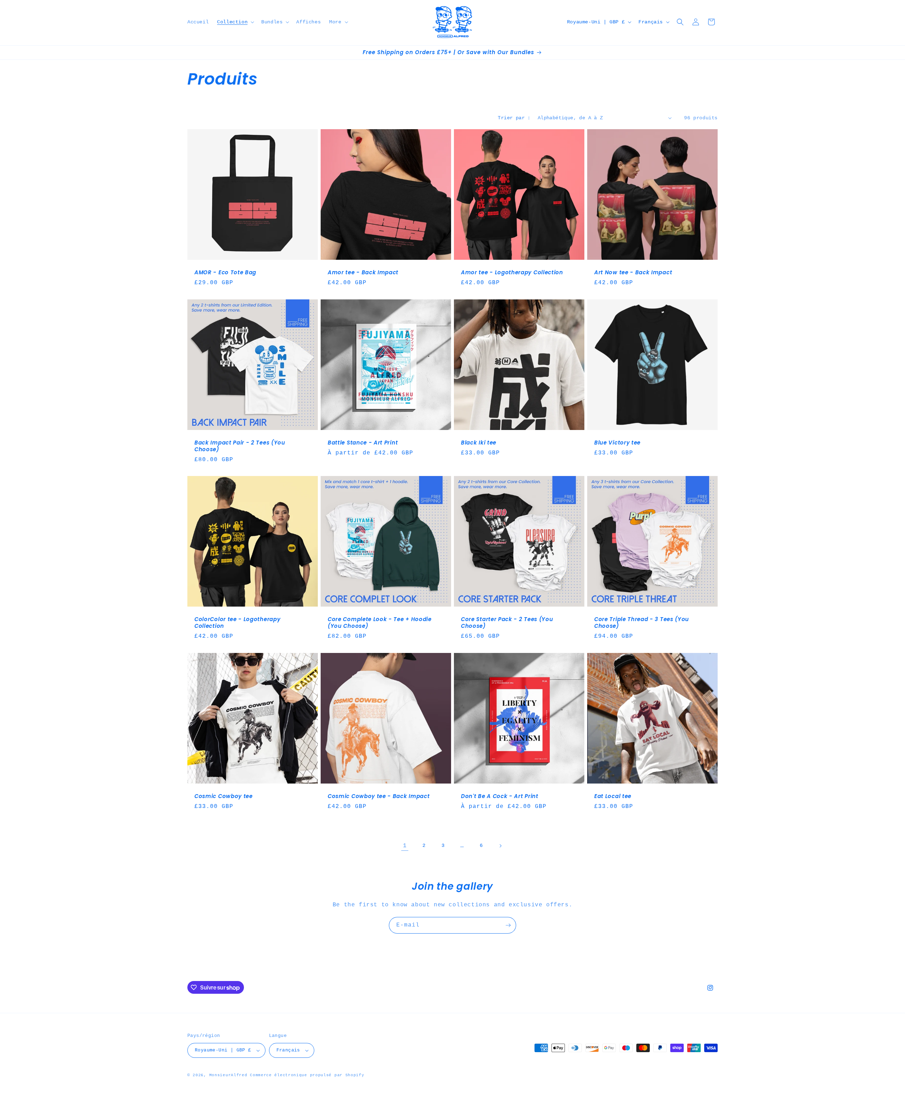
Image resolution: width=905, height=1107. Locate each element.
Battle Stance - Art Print (363, 443)
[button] (235, 22)
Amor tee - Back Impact (363, 272)
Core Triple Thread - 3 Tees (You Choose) (641, 623)
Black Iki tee (478, 443)
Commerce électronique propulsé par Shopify (307, 1075)
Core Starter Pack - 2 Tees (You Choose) (507, 623)
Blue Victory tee (617, 443)
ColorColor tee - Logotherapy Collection (237, 623)
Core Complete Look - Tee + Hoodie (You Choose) (380, 623)
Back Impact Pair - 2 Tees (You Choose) (239, 446)
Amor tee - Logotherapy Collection (512, 272)
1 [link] (405, 846)
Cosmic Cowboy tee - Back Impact (379, 796)
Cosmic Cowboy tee (223, 796)
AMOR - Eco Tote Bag (225, 272)
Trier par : (514, 118)
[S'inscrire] (508, 925)
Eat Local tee (612, 796)
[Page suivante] (500, 846)
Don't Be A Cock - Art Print (499, 796)
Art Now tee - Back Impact (633, 272)
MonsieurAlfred (228, 1075)
